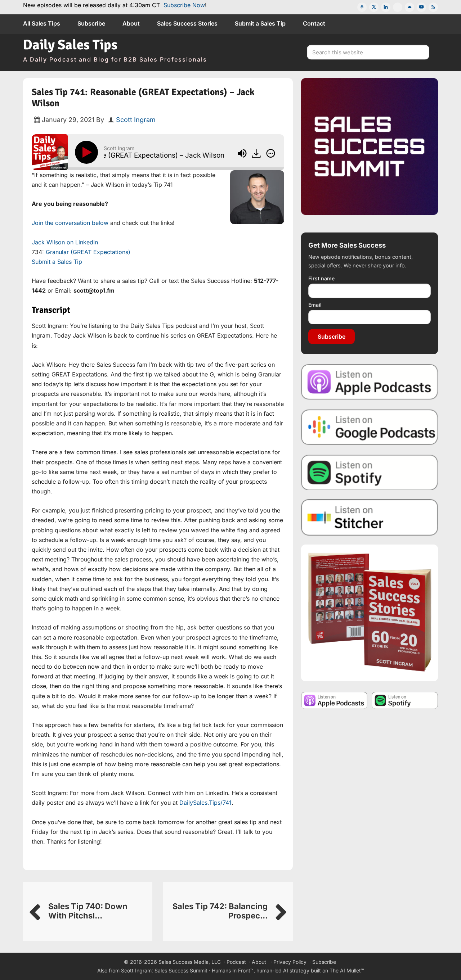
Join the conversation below (70, 222)
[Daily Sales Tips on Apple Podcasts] (369, 381)
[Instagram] (397, 7)
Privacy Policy (289, 962)
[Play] (87, 152)
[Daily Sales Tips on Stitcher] (369, 517)
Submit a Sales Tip (57, 261)
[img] (270, 153)
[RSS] (433, 7)
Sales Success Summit (181, 970)
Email (315, 305)
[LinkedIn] (385, 7)
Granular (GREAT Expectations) (88, 252)
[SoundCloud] (409, 7)
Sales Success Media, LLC (189, 962)
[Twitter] (374, 7)
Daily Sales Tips (70, 44)
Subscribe (331, 336)
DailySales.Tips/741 (205, 802)
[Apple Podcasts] (362, 7)
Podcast (236, 962)
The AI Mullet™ (347, 970)
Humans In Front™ (233, 970)
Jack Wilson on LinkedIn (65, 242)
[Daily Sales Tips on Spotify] (369, 472)
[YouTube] (421, 7)
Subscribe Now (184, 5)
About (259, 962)
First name (321, 278)
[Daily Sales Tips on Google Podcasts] (369, 426)
